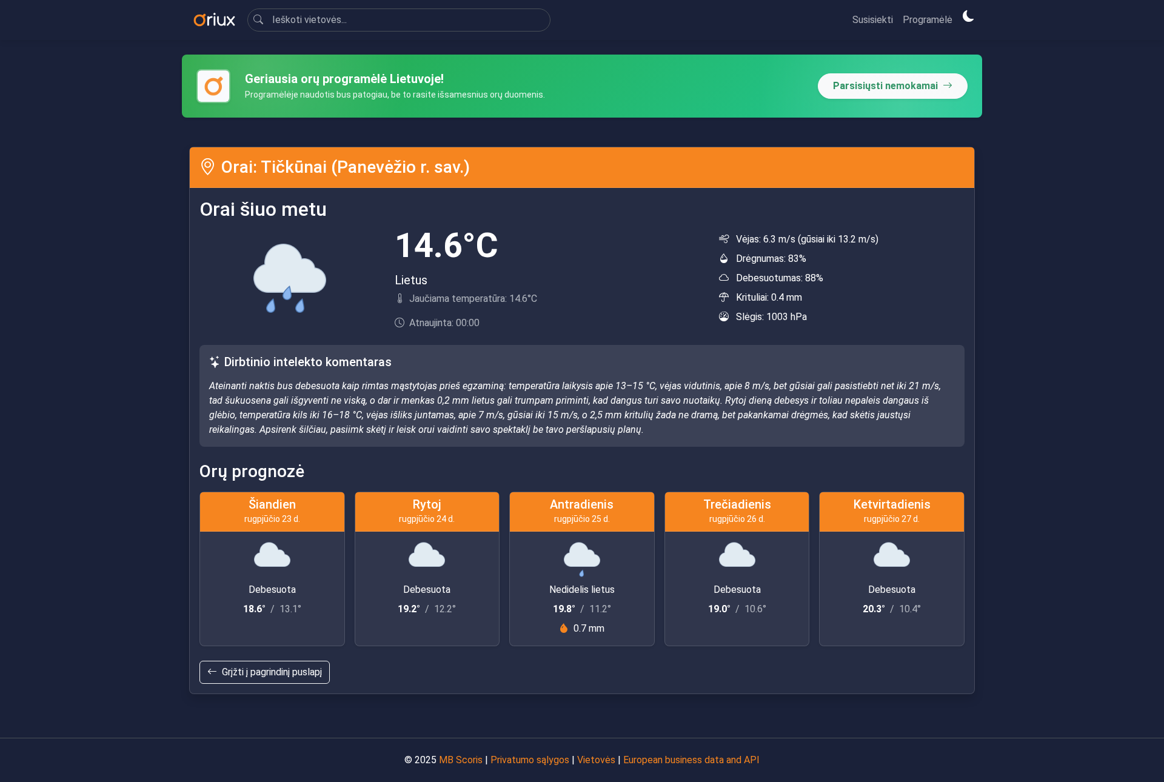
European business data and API (691, 760)
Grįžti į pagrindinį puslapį (272, 672)
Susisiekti (872, 19)
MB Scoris (461, 760)
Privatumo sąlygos (529, 760)
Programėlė (927, 19)
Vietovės (596, 760)
